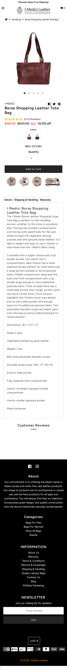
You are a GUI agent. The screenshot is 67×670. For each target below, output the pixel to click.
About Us (33, 552)
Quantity (33, 151)
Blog (33, 581)
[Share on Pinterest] (59, 104)
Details (8, 199)
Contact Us (33, 577)
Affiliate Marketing (33, 585)
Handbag (16, 19)
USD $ (34, 640)
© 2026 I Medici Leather (34, 660)
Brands (33, 535)
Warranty (45, 199)
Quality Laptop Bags (33, 573)
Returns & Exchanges (33, 565)
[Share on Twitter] (54, 104)
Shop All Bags (33, 530)
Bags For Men (33, 522)
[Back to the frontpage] (6, 19)
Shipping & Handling (26, 199)
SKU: (28, 146)
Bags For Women (33, 526)
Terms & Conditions (33, 560)
